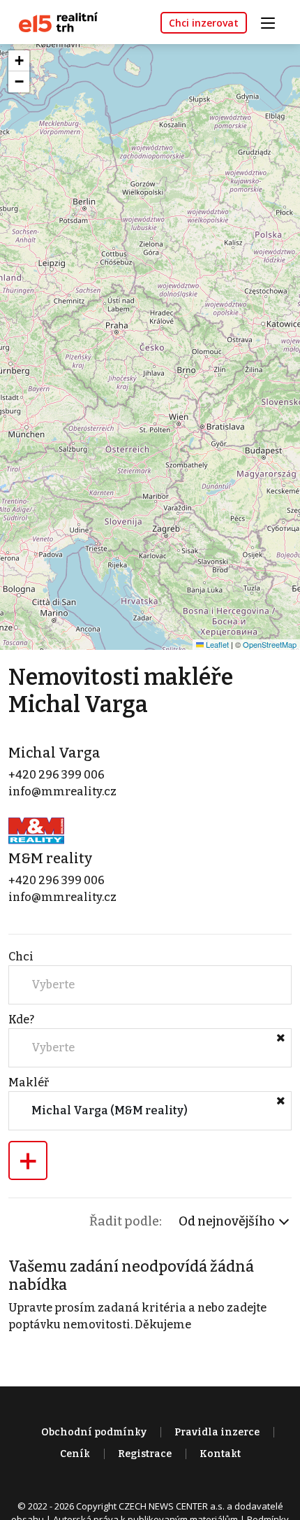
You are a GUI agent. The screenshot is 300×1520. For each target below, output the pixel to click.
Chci (20, 956)
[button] (18, 60)
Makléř (28, 1082)
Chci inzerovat (204, 22)
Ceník (75, 1454)
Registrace (145, 1454)
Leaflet (216, 644)
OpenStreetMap (270, 644)
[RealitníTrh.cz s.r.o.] (53, 21)
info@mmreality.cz (62, 791)
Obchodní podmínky (94, 1432)
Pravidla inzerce (217, 1432)
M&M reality (50, 858)
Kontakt (220, 1454)
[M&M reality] (36, 830)
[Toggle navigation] (273, 21)
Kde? (21, 1019)
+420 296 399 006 (56, 774)
